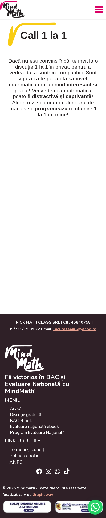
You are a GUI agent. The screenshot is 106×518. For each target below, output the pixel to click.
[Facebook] (39, 471)
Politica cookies (25, 456)
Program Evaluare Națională (37, 432)
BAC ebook (21, 421)
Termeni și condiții (27, 450)
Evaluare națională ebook (34, 426)
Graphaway (43, 494)
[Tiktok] (67, 471)
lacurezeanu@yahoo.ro (74, 329)
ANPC (16, 462)
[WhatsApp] (57, 471)
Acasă (15, 409)
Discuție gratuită (25, 415)
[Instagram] (48, 471)
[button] (95, 507)
